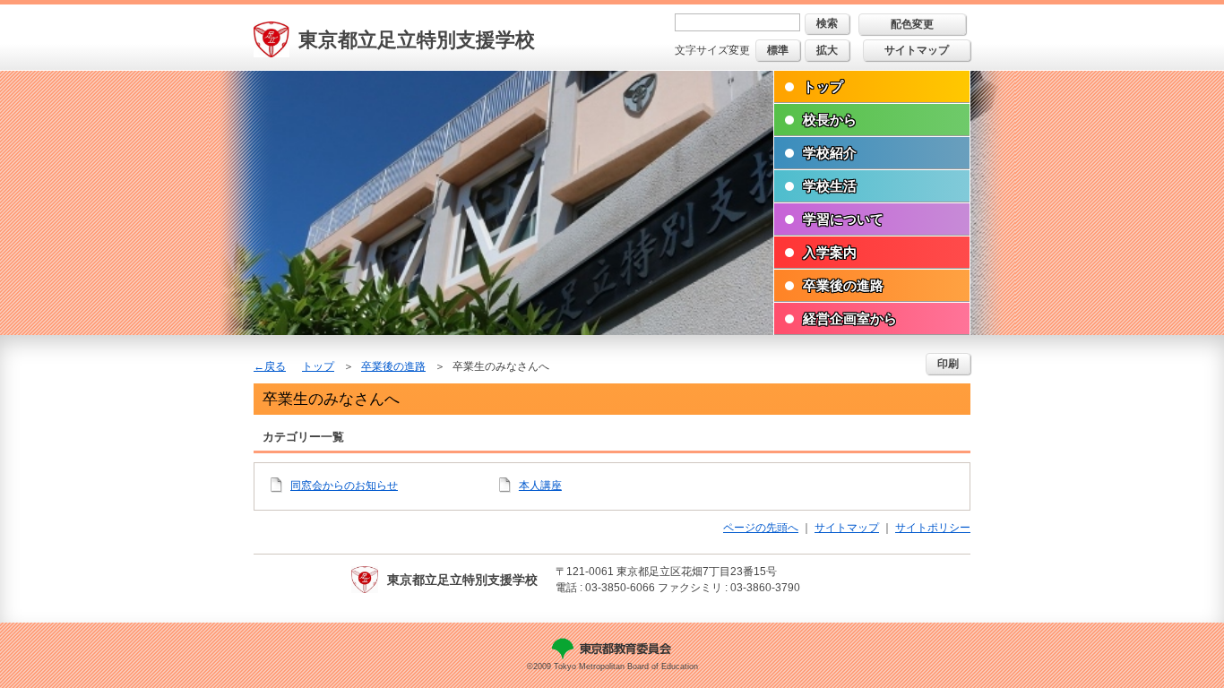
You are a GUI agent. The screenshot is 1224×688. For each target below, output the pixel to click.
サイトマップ (916, 50)
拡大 (827, 50)
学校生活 (830, 186)
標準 (778, 50)
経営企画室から (850, 318)
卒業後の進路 (843, 285)
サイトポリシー (932, 527)
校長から (830, 119)
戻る (275, 366)
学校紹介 (830, 152)
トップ (823, 86)
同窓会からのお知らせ (344, 485)
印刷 (948, 363)
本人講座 (540, 485)
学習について (843, 219)
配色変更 (912, 24)
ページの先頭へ (760, 527)
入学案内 (830, 252)
